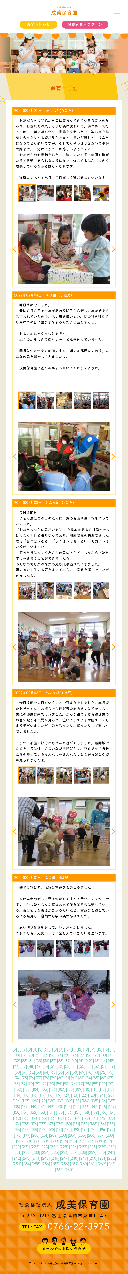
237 (73, 1153)
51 (52, 1067)
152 (33, 1113)
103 (27, 1090)
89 (24, 1084)
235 (55, 1153)
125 (110, 1095)
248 (74, 1158)
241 (111, 1153)
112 (102, 1090)
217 (90, 1141)
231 (17, 1153)
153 (42, 1113)
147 (94, 1107)
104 (35, 1090)
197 (111, 1130)
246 (55, 1158)
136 (103, 1101)
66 (61, 1072)
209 (20, 1141)
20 (31, 1055)
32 (17, 1061)
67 (68, 1072)
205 (82, 1135)
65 (53, 1072)
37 (53, 1061)
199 (26, 1135)
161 (111, 1113)
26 (74, 1055)
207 (100, 1135)
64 (46, 1072)
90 (31, 1084)
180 (68, 1124)
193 (76, 1130)
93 (52, 1084)
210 (29, 1141)
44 (103, 1061)
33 (24, 1061)
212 (46, 1141)
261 (93, 1164)
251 (102, 1158)
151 (24, 1113)
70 (89, 1072)
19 (23, 1055)
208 (110, 1135)
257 (55, 1164)
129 (43, 1101)
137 (111, 1101)
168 (68, 1118)
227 (83, 1147)
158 (86, 1113)
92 (44, 1084)
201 (44, 1135)
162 (17, 1118)
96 (73, 1084)
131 (59, 1101)
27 (82, 1055)
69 (82, 1072)
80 (60, 1078)
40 (75, 1061)
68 (75, 1072)
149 (112, 1107)
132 (68, 1101)
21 (37, 1055)
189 (42, 1130)
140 (33, 1107)
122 (83, 1095)
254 (26, 1164)
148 (103, 1107)
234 (45, 1153)
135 (94, 1101)
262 (102, 1164)
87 (110, 1078)
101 (111, 1084)
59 (111, 1067)
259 (74, 1164)
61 (24, 1072)
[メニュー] (117, 11)
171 (94, 1118)
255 (36, 1164)
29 (96, 1055)
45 (111, 1061)
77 (39, 1078)
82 (74, 1078)
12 (79, 1049)
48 (31, 1067)
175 (25, 1124)
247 (64, 1158)
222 (35, 1147)
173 (111, 1118)
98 (88, 1084)
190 (51, 1130)
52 (60, 1067)
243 (26, 1158)
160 (103, 1113)
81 (67, 1078)
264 (59, 1170)
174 (17, 1124)
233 (36, 1153)
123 (92, 1095)
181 (76, 1124)
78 (46, 1078)
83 (81, 1078)
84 (88, 1078)
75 (25, 1078)
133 (77, 1101)
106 (53, 1090)
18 (17, 1055)
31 (110, 1055)
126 (17, 1101)
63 (39, 1072)
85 (96, 1078)
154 (51, 1113)
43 (96, 1061)
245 (45, 1158)
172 (102, 1118)
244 (35, 1158)
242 (16, 1158)
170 (86, 1118)
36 (46, 1061)
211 (37, 1141)
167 (60, 1118)
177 (42, 1124)
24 (59, 1055)
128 (34, 1101)
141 (41, 1107)
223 (44, 1147)
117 (41, 1095)
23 (52, 1055)
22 (45, 1055)
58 (104, 1067)
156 (68, 1113)
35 (39, 1061)
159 (95, 1113)
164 (34, 1118)
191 (59, 1130)
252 (111, 1158)
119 (57, 1095)
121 (74, 1095)
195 (93, 1130)
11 (73, 1049)
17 (112, 1049)
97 (81, 1084)
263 (111, 1164)
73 (110, 1072)
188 (34, 1130)
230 (111, 1147)
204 (72, 1135)
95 (66, 1084)
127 (25, 1101)
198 (17, 1135)
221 (26, 1147)
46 (16, 1067)
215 (73, 1141)
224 (54, 1147)
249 (83, 1158)
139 (24, 1107)
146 (85, 1107)
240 (101, 1153)
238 (83, 1153)
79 (53, 1078)
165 (43, 1118)
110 (86, 1090)
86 (103, 1078)
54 (74, 1067)
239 (92, 1153)
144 (68, 1107)
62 (32, 1072)
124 (101, 1095)
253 (17, 1164)
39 (67, 1061)
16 (106, 1049)
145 (77, 1107)
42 (89, 1061)
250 (93, 1158)
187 (25, 1130)
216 (81, 1141)
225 (64, 1147)
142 (50, 1107)
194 (85, 1130)
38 (60, 1061)
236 (64, 1153)
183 (93, 1124)
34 (31, 1061)
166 (51, 1118)
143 (59, 1107)
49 (38, 1067)
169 (77, 1118)
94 (59, 1084)
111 (94, 1090)
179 (59, 1124)
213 (55, 1141)
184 (102, 1124)
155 (60, 1113)
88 (17, 1084)
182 (85, 1124)
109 (78, 1090)
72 (103, 1072)
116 (34, 1095)
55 (82, 1067)
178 (51, 1124)
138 (16, 1107)
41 (82, 1061)
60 (18, 1072)
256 (45, 1164)
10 (67, 1049)
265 (69, 1170)
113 (110, 1090)
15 (99, 1049)
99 (95, 1084)
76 (32, 1078)
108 (70, 1090)
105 (44, 1090)
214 (64, 1141)
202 (53, 1135)
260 (84, 1164)
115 (25, 1095)
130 (51, 1101)
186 (17, 1130)
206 (91, 1135)
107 (61, 1090)
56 (89, 1067)
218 (99, 1141)
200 (35, 1135)
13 (86, 1049)
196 (102, 1130)
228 (92, 1147)
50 (46, 1067)
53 (67, 1067)
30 (104, 1055)
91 (37, 1084)
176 (34, 1124)
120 (66, 1095)
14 (92, 1049)
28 (89, 1055)
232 (26, 1153)
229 (102, 1147)
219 (108, 1141)
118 (49, 1095)
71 (96, 1072)
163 (25, 1118)
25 (67, 1055)
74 (18, 1078)
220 (16, 1147)
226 (73, 1147)
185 (111, 1124)
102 (18, 1090)
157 (77, 1113)
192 (68, 1130)
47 (24, 1067)
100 (103, 1084)
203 (63, 1135)
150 (16, 1113)
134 (85, 1101)
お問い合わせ (38, 24)
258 (65, 1164)
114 (17, 1095)
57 (97, 1067)
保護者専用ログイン (85, 24)
